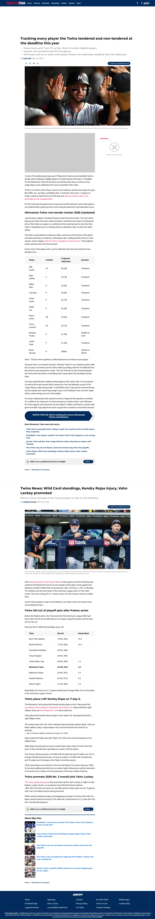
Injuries (72, 3)
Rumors (37, 3)
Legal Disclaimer (32, 907)
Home (27, 470)
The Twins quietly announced (37, 782)
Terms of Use (101, 903)
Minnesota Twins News (41, 470)
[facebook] (137, 3)
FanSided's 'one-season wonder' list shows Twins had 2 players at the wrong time (60, 436)
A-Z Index (80, 907)
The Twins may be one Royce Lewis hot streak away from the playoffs (57, 448)
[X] (142, 3)
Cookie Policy (124, 903)
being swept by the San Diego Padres (45, 582)
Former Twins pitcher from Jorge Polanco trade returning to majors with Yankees (58, 442)
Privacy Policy (82, 903)
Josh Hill (27, 58)
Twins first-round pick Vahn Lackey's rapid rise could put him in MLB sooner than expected (60, 430)
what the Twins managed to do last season (62, 241)
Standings (55, 3)
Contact (79, 899)
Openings (51, 899)
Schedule (45, 3)
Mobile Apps (124, 899)
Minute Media (13, 913)
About (27, 899)
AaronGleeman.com (48, 710)
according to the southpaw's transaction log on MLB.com (49, 707)
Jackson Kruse (29, 502)
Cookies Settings (103, 907)
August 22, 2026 (61, 733)
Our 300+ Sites (102, 899)
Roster (64, 3)
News (29, 3)
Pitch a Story (52, 903)
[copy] (37, 63)
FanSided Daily (31, 903)
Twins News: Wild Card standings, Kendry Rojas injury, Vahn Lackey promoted (56, 452)
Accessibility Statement (57, 907)
